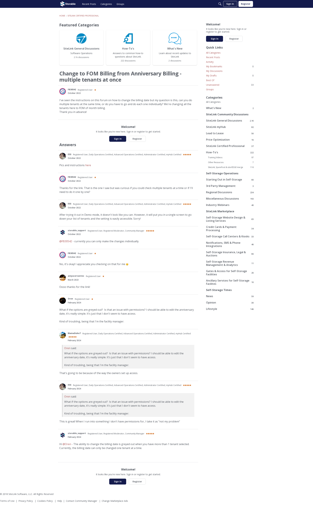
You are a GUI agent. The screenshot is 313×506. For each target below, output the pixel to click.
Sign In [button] (118, 138)
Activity (210, 61)
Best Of (210, 80)
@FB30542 (65, 241)
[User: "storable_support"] (62, 232)
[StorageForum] (68, 4)
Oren (70, 298)
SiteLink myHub (230, 127)
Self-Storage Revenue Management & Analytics (230, 263)
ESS (69, 154)
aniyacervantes (76, 276)
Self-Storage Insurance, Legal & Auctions (230, 254)
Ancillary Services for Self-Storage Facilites (230, 282)
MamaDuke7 (74, 333)
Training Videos (231, 157)
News (230, 296)
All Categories (213, 52)
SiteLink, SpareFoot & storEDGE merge (231, 167)
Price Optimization (230, 139)
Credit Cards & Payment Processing (230, 228)
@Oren (67, 444)
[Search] (220, 4)
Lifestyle (230, 309)
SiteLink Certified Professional (230, 146)
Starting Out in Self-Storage (230, 179)
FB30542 (72, 89)
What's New (230, 108)
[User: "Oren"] (62, 300)
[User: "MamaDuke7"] (62, 335)
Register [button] (137, 138)
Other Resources (231, 162)
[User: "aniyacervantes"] (62, 278)
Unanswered (230, 84)
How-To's (230, 152)
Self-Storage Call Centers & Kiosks (230, 236)
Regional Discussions (230, 192)
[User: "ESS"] (62, 156)
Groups (210, 89)
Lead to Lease (230, 133)
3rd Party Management (230, 186)
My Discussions (214, 70)
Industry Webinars (230, 205)
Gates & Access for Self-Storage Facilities (230, 272)
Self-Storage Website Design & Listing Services (230, 219)
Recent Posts (213, 57)
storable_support (77, 230)
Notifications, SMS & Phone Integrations (230, 244)
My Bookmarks (230, 66)
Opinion (230, 302)
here (88, 165)
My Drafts (230, 75)
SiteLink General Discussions (230, 120)
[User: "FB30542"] (62, 91)
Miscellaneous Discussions (230, 198)
